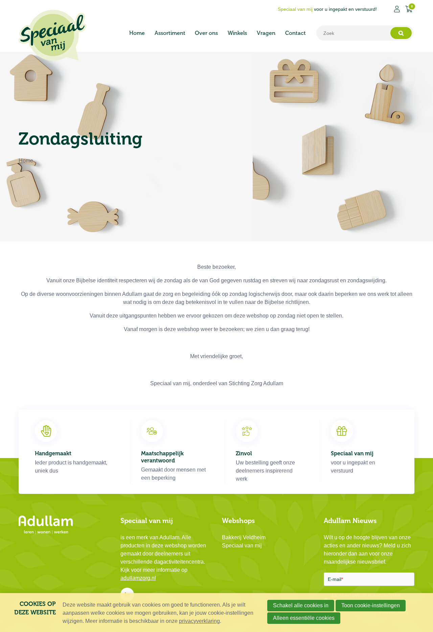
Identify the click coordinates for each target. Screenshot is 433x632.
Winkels (237, 33)
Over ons (206, 33)
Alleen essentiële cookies (304, 618)
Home (137, 33)
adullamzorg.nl (138, 578)
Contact (295, 33)
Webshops (238, 521)
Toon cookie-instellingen (370, 605)
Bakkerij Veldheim (244, 537)
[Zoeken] (401, 33)
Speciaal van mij (242, 545)
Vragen (266, 33)
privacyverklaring (199, 621)
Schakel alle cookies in (300, 605)
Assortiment (170, 33)
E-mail (335, 579)
